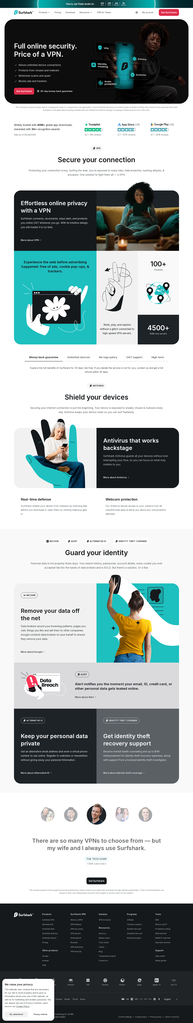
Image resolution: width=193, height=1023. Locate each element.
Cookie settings (125, 1017)
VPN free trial (76, 951)
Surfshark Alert (48, 929)
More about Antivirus (115, 477)
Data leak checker (162, 942)
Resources (85, 12)
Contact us (103, 961)
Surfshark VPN (48, 920)
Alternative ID (47, 924)
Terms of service (172, 1017)
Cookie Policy (22, 1006)
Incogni (45, 956)
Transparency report (107, 956)
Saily (44, 965)
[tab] (48, 815)
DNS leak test (161, 933)
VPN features (76, 924)
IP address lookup (162, 929)
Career (101, 947)
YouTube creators (134, 924)
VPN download (77, 947)
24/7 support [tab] (134, 357)
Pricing (58, 12)
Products (43, 12)
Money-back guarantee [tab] (43, 357)
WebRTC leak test (162, 938)
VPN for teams (105, 920)
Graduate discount (134, 933)
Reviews (74, 942)
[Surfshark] (23, 12)
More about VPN (30, 240)
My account (147, 12)
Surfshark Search (49, 938)
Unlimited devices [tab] (78, 357)
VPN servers (76, 933)
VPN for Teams (104, 12)
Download (70, 12)
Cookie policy (141, 1017)
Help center (160, 956)
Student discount (134, 929)
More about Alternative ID (35, 772)
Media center (104, 938)
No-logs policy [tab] (108, 357)
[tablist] (96, 815)
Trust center (104, 942)
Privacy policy (155, 1017)
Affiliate (130, 920)
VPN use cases (77, 929)
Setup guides (160, 961)
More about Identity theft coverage (122, 772)
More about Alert (84, 697)
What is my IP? (161, 924)
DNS (157, 920)
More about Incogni (31, 651)
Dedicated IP (76, 938)
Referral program (134, 938)
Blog (101, 951)
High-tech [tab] (157, 357)
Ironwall (45, 961)
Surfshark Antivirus (50, 933)
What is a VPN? (77, 920)
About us (102, 933)
